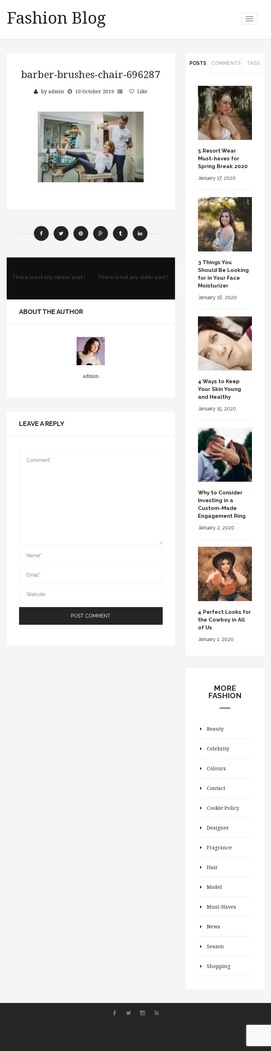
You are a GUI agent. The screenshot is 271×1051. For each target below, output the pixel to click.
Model (214, 887)
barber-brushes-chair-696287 (90, 74)
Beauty (215, 728)
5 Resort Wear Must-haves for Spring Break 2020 (223, 159)
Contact (216, 788)
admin (56, 91)
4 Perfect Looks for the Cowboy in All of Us (224, 620)
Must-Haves (221, 906)
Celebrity (218, 748)
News (213, 926)
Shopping (218, 966)
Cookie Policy (223, 807)
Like (142, 91)
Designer (218, 827)
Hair (212, 867)
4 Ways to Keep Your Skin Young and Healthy (219, 389)
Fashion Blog (56, 17)
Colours (216, 768)
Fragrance (219, 847)
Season (215, 946)
